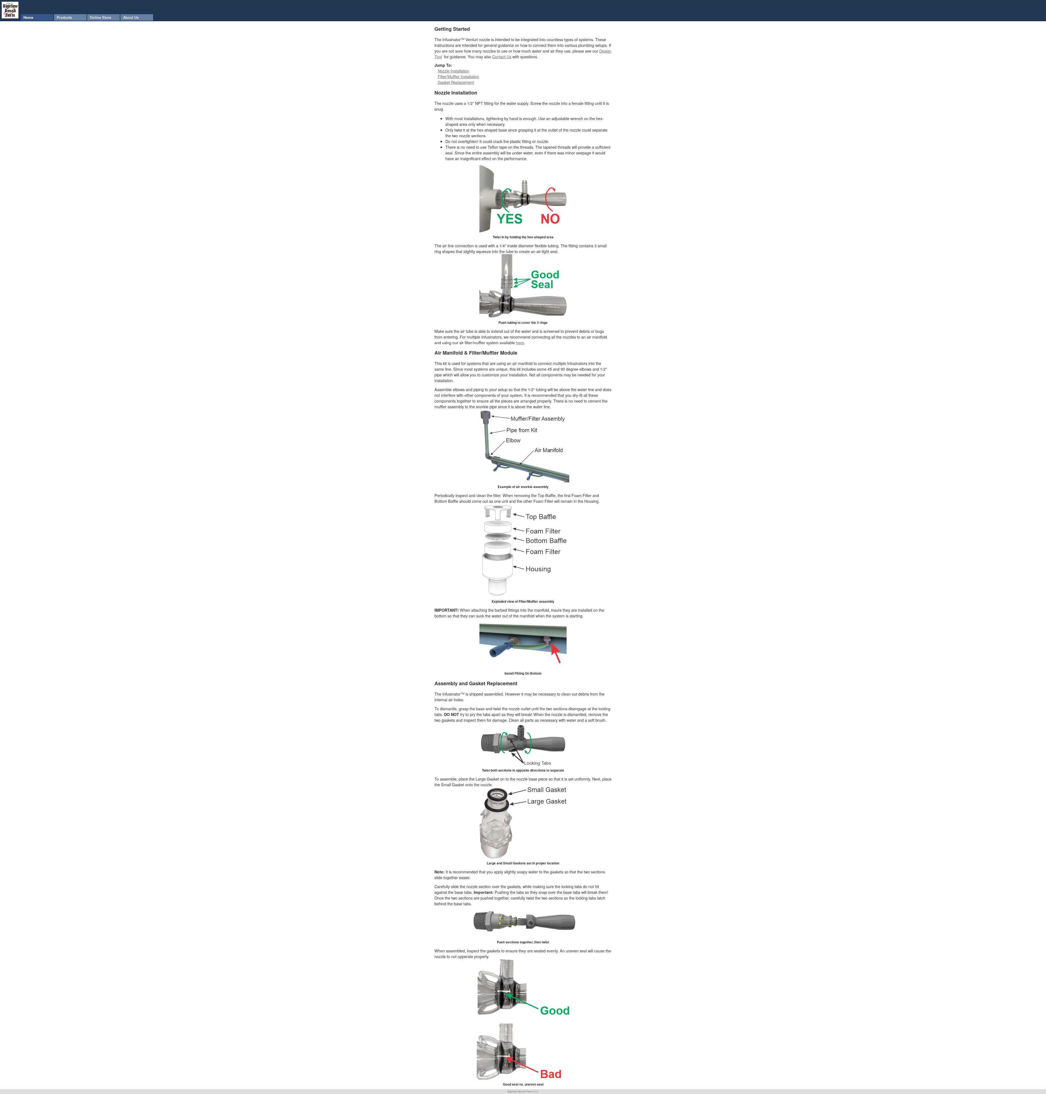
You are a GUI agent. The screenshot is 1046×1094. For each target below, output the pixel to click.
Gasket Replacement (456, 82)
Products (64, 17)
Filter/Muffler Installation (458, 76)
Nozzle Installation (453, 71)
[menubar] (86, 17)
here (520, 342)
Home (28, 17)
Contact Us (501, 56)
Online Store (100, 17)
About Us (131, 17)
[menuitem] (37, 17)
